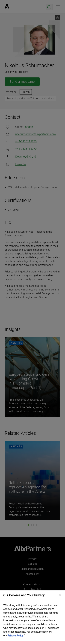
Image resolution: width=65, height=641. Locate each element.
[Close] (60, 595)
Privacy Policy (15, 635)
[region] (32, 615)
